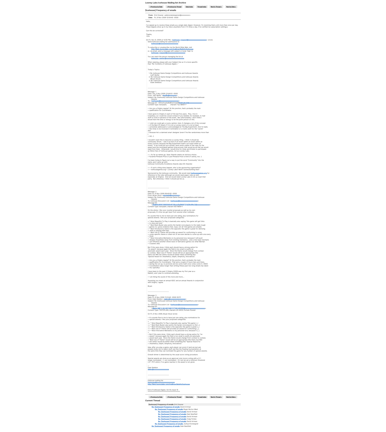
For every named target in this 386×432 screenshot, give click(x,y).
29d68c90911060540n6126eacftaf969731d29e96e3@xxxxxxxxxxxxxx (181, 205)
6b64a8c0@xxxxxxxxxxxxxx (190, 103)
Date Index (189, 7)
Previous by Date (156, 7)
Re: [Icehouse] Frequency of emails (166, 407)
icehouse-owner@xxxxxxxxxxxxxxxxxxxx (167, 58)
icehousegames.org (199, 173)
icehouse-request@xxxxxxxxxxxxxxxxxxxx (189, 40)
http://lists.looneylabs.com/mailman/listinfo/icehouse (172, 49)
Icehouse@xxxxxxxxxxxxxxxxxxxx (161, 382)
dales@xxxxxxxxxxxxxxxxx (174, 299)
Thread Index (201, 7)
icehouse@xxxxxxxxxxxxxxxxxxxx (164, 44)
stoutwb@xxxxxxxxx (171, 195)
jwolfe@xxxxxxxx (170, 95)
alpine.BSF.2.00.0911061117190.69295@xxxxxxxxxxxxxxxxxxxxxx (178, 308)
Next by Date (230, 7)
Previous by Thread (174, 7)
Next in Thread (216, 7)
